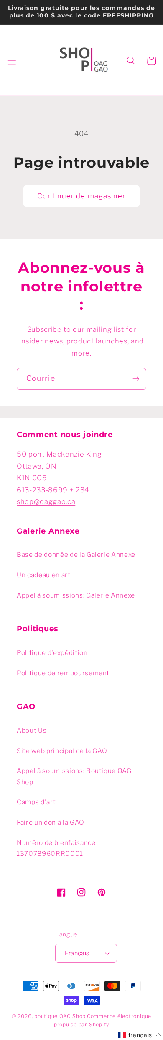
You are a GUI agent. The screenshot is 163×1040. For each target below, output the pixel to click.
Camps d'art (36, 802)
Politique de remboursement (63, 673)
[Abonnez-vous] (136, 379)
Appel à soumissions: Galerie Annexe (76, 595)
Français (77, 953)
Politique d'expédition (52, 653)
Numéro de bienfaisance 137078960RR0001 (56, 848)
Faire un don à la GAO (50, 822)
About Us (31, 730)
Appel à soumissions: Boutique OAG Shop (74, 776)
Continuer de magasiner (81, 196)
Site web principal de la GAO (62, 751)
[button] (11, 61)
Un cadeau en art (44, 575)
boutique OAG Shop (60, 1016)
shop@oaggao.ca (46, 501)
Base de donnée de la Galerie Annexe (76, 554)
